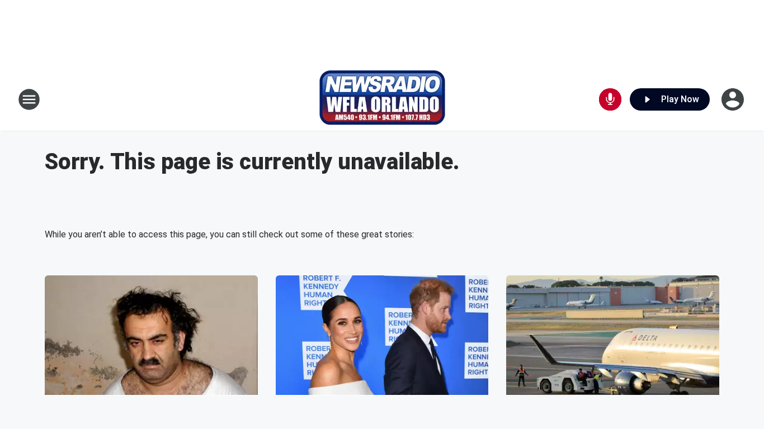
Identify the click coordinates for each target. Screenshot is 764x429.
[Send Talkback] (610, 99)
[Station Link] (382, 99)
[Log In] (733, 99)
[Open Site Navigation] (29, 99)
